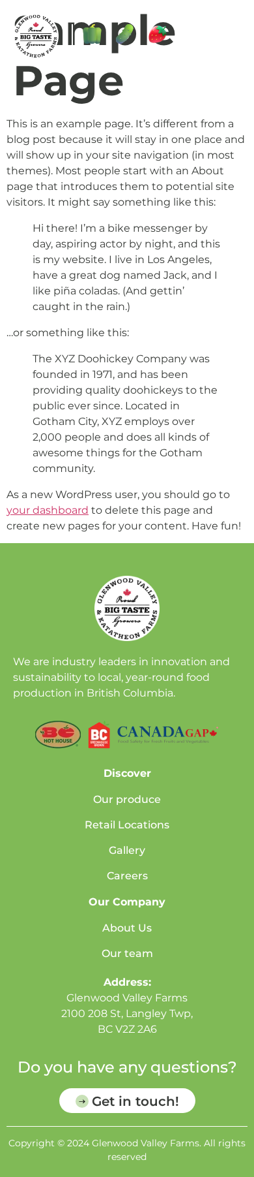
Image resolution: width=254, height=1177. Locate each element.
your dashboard (48, 510)
